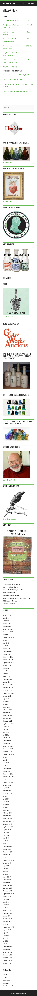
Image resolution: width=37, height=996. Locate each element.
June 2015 (6, 935)
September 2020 (8, 782)
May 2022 (6, 732)
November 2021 (8, 749)
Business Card (7, 162)
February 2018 (7, 846)
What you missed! (9, 593)
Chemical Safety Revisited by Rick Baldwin (17, 91)
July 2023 (6, 699)
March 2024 (7, 676)
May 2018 (6, 838)
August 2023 (7, 696)
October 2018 (7, 824)
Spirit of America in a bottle (12, 60)
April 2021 (6, 765)
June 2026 (6, 618)
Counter (5, 977)
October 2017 (7, 857)
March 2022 (7, 738)
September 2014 (8, 960)
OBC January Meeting (10, 601)
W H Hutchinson (8, 46)
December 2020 (8, 774)
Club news (6, 975)
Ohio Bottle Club (9, 3)
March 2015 (7, 944)
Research (6, 983)
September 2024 (8, 662)
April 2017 (6, 874)
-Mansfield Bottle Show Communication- (16, 598)
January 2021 (7, 771)
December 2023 (8, 685)
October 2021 (7, 752)
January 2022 (7, 743)
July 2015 (6, 933)
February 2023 (7, 710)
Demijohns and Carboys (11, 25)
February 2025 (7, 651)
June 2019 (6, 802)
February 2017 (7, 880)
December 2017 (8, 852)
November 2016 (8, 888)
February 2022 (7, 740)
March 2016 (7, 910)
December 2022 (8, 715)
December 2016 (8, 885)
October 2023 (7, 690)
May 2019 (6, 804)
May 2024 (6, 674)
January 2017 (7, 882)
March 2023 (7, 707)
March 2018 (7, 843)
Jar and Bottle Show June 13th (13, 590)
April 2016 (6, 908)
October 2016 (7, 891)
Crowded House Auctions (11, 584)
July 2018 (6, 832)
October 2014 (7, 958)
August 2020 (7, 785)
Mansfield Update (9, 604)
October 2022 (7, 721)
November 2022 (8, 718)
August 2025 (7, 640)
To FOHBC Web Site (9, 317)
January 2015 (7, 949)
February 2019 (7, 813)
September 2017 (8, 860)
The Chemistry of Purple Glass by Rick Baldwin (18, 75)
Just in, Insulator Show (10, 587)
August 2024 (7, 665)
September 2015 (8, 927)
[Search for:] (18, 107)
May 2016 (6, 905)
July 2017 (6, 866)
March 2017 (7, 877)
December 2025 (8, 629)
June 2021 (6, 760)
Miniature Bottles (9, 32)
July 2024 (6, 668)
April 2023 (6, 704)
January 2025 (7, 654)
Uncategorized (8, 986)
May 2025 (6, 643)
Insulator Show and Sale (11, 595)
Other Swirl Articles (9, 519)
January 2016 (7, 916)
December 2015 (8, 919)
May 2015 (6, 938)
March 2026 (7, 623)
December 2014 (8, 952)
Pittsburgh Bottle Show (11, 20)
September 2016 (8, 894)
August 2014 (7, 963)
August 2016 (7, 896)
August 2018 (7, 830)
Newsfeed (6, 980)
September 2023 (8, 693)
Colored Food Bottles (10, 39)
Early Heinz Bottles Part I (11, 53)
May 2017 (6, 871)
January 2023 (7, 713)
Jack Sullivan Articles (9, 480)
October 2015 (7, 924)
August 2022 (7, 726)
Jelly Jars (30, 20)
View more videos (10, 67)
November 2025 (8, 632)
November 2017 (8, 855)
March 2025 (7, 649)
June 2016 (6, 902)
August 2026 (7, 615)
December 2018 (8, 818)
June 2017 (6, 869)
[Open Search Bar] (24, 3)
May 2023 (6, 701)
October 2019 (7, 793)
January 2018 (7, 849)
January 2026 (7, 626)
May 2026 (6, 621)
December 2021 (8, 746)
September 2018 (8, 827)
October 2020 (7, 779)
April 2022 (6, 735)
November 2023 (8, 687)
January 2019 (7, 816)
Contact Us (7, 278)
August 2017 (7, 863)
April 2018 (6, 841)
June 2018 (6, 835)
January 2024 (7, 682)
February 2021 (7, 768)
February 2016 (7, 913)
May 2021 (6, 763)
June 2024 (6, 671)
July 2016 (6, 899)
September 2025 (8, 637)
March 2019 (7, 810)
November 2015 (8, 921)
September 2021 (8, 754)
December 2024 (8, 657)
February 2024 (7, 679)
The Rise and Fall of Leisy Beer (13, 79)
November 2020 (8, 777)
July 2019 (6, 799)
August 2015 (7, 930)
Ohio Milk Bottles (9, 244)
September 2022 (8, 724)
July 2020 (6, 788)
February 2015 (7, 947)
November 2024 (8, 660)
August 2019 (7, 796)
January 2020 (7, 791)
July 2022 (6, 729)
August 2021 (7, 757)
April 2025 (6, 646)
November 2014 (8, 955)
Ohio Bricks (7, 525)
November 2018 (8, 821)
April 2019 (6, 807)
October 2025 (7, 635)
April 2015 (6, 941)
